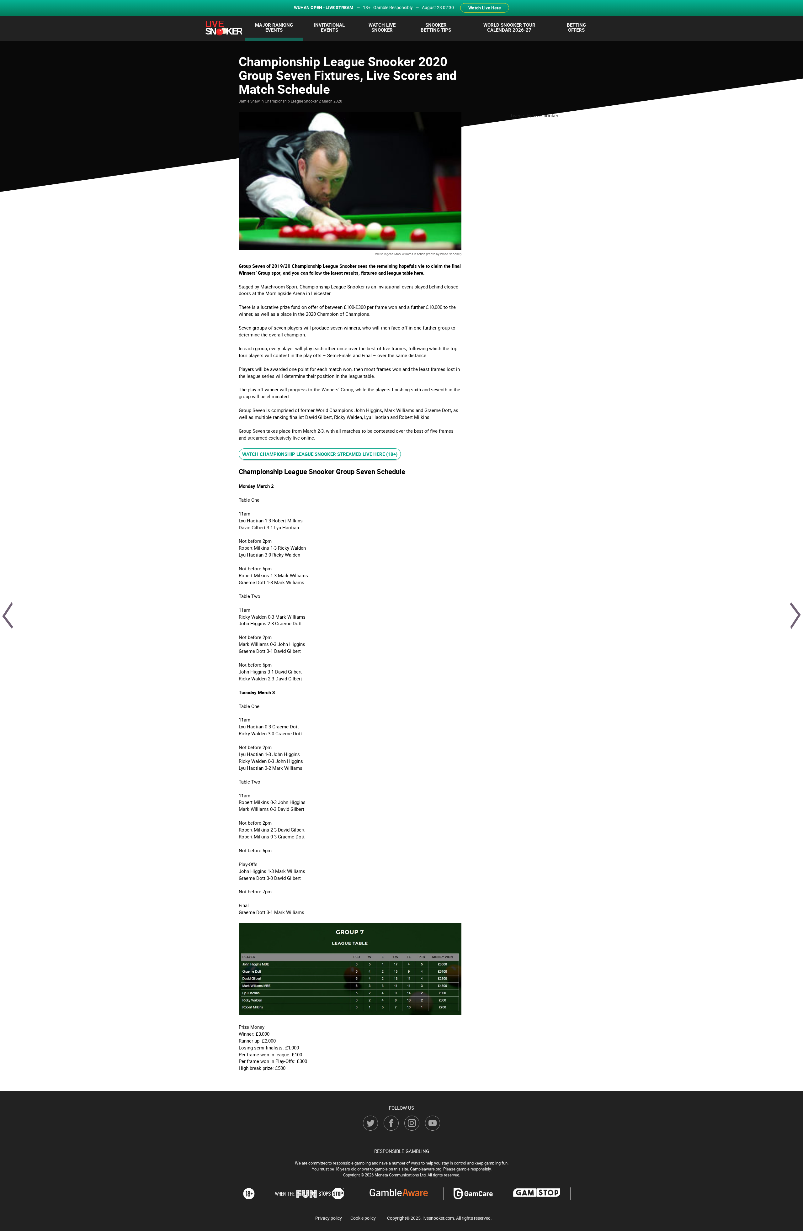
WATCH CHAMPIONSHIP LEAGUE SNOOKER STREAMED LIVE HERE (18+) (319, 454)
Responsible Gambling (401, 1151)
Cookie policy (363, 1218)
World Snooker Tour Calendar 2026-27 (509, 27)
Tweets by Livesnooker (534, 115)
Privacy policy (328, 1218)
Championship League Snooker (291, 100)
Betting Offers (576, 27)
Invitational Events (329, 27)
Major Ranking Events (274, 27)
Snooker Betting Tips (436, 27)
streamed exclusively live (273, 438)
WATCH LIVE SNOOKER (382, 27)
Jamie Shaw (249, 100)
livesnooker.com (438, 1218)
